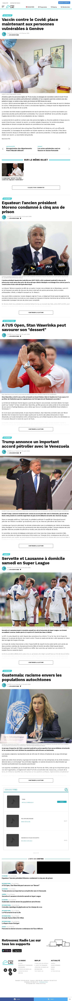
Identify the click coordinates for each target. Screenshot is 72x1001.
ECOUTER (30, 7)
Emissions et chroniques (25, 965)
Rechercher (66, 7)
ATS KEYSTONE (14, 35)
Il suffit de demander (41, 965)
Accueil (20, 963)
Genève (53, 963)
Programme (43, 7)
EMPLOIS (20, 973)
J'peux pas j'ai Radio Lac (41, 967)
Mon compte (64, 2)
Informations (38, 969)
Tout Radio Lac (39, 971)
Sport (52, 969)
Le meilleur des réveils (41, 963)
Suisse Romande (55, 965)
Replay (54, 7)
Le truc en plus (55, 971)
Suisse (53, 967)
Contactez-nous (15, 3)
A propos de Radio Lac (24, 969)
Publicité (5, 3)
